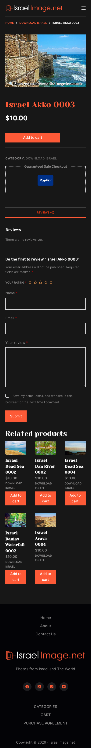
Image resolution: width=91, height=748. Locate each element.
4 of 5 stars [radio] (45, 282)
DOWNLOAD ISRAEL (41, 158)
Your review (16, 342)
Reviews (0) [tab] (45, 212)
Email (11, 318)
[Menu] (83, 8)
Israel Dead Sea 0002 (14, 466)
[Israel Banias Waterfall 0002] (15, 520)
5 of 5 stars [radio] (50, 282)
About (45, 625)
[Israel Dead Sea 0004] (75, 448)
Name (11, 293)
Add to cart (32, 137)
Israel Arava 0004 (41, 538)
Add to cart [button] (15, 498)
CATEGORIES (45, 706)
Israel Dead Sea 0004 (74, 466)
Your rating (15, 282)
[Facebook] (27, 686)
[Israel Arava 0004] (45, 520)
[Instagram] (51, 686)
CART (46, 714)
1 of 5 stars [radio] (30, 282)
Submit (16, 416)
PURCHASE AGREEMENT (46, 723)
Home (45, 617)
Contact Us (45, 634)
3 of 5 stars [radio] (40, 282)
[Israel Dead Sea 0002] (15, 448)
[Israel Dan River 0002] (45, 448)
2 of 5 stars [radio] (35, 282)
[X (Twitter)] (39, 686)
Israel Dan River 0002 (45, 466)
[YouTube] (64, 686)
